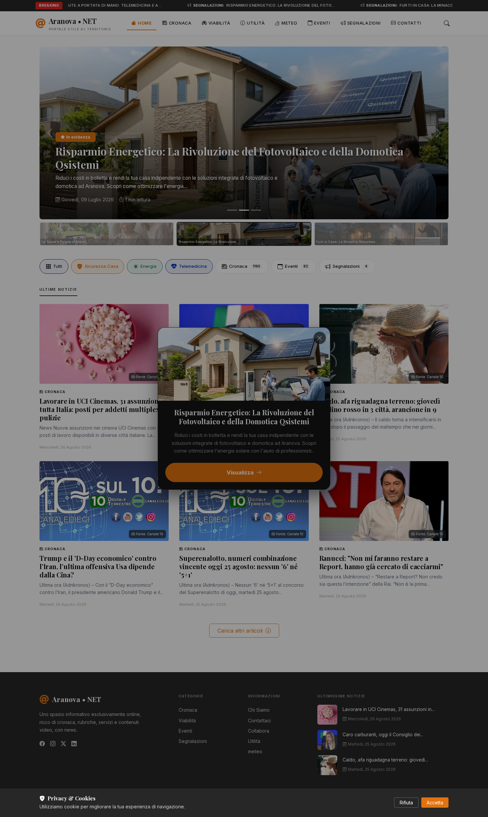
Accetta (435, 802)
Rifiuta (406, 802)
